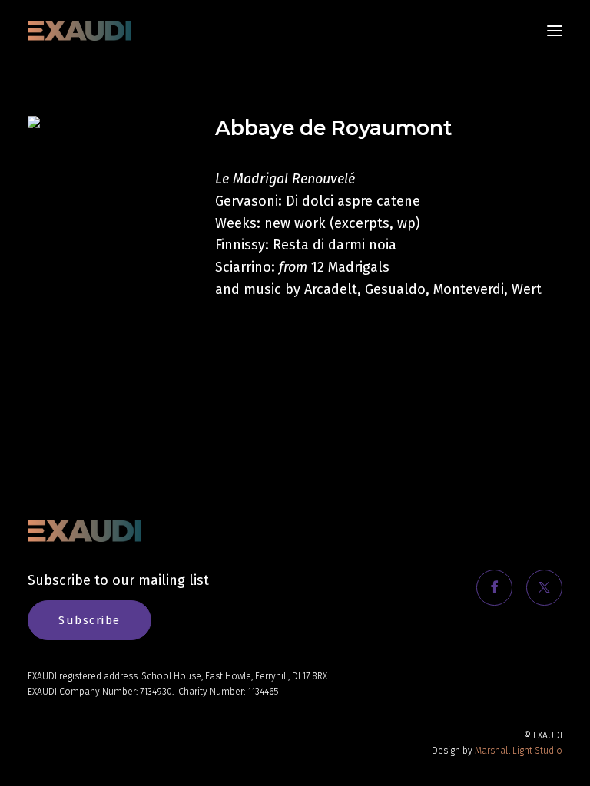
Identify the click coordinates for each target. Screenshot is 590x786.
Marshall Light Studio (518, 750)
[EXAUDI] (79, 31)
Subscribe (89, 620)
